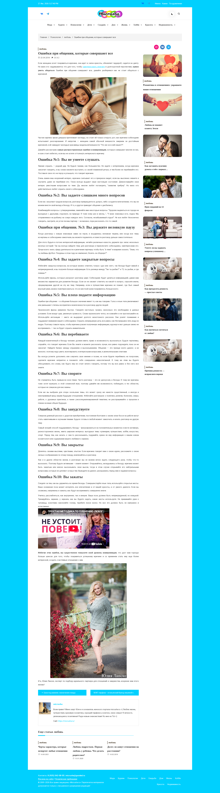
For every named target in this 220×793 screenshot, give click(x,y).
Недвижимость (166, 25)
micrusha (58, 704)
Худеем (61, 25)
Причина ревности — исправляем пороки (154, 372)
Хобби (136, 25)
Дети (89, 25)
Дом (113, 25)
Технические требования (66, 779)
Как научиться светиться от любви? (156, 331)
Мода (49, 25)
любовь (43, 49)
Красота (149, 25)
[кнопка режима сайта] (172, 14)
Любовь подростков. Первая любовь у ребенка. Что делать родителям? (88, 751)
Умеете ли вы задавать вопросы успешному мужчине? (155, 250)
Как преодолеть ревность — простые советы (156, 290)
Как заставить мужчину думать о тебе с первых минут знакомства (156, 168)
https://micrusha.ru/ (66, 721)
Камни (165, 3)
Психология (76, 25)
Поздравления (175, 3)
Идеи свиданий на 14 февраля (154, 208)
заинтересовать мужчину (94, 67)
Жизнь (124, 25)
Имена (158, 3)
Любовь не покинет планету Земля (153, 127)
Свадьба (102, 25)
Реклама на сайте (46, 779)
